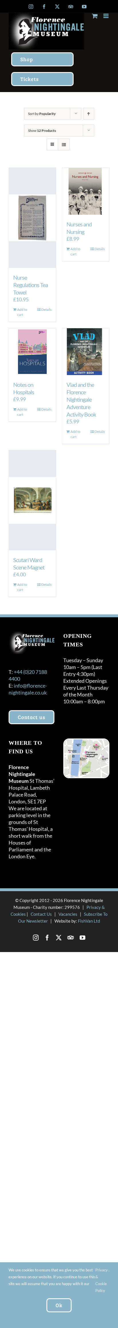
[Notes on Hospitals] (32, 351)
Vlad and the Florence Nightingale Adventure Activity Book (81, 399)
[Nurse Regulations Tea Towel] (32, 218)
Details (46, 309)
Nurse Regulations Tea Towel (30, 285)
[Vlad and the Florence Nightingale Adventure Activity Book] (85, 351)
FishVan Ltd (89, 920)
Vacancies (67, 914)
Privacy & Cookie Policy (101, 1280)
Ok (59, 1305)
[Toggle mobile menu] (106, 16)
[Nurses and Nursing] (85, 191)
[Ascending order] (88, 114)
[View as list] (63, 144)
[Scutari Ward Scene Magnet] (32, 500)
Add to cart (22, 312)
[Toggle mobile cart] (95, 16)
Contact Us (41, 914)
